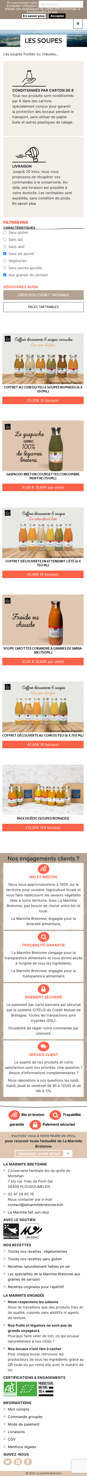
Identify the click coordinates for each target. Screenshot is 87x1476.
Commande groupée (25, 1416)
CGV (12, 1439)
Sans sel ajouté (21, 253)
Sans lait (15, 239)
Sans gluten (18, 232)
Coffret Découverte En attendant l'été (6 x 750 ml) (43, 563)
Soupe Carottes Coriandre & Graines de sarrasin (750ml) (43, 650)
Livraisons (16, 1432)
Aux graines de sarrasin (28, 275)
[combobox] (61, 4)
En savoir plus (24, 203)
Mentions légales (22, 1447)
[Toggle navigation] (78, 24)
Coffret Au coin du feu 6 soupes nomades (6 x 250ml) (43, 389)
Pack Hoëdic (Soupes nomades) (43, 818)
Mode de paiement (23, 1424)
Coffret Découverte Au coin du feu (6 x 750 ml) (43, 735)
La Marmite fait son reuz (28, 1212)
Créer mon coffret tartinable (43, 295)
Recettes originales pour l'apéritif (36, 1287)
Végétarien (17, 261)
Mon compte (18, 1409)
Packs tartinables (43, 307)
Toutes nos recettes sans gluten (35, 1259)
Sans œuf (16, 246)
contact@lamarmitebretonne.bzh (35, 1204)
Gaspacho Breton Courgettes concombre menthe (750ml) (43, 476)
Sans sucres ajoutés (25, 268)
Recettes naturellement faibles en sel (39, 1266)
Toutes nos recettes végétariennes (37, 1251)
